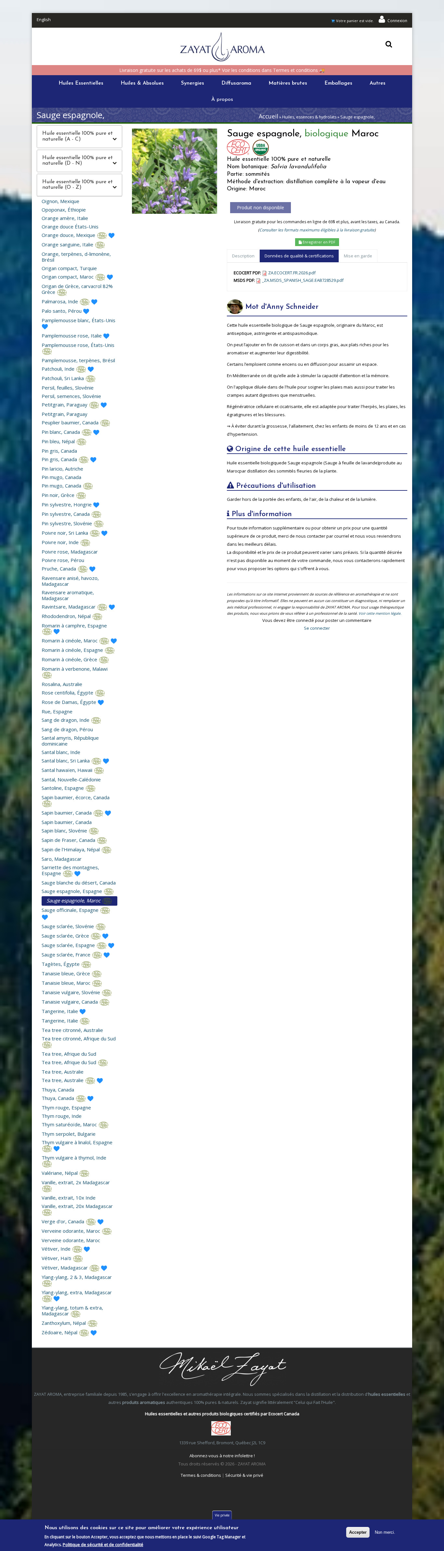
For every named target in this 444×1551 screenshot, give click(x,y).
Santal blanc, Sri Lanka (66, 760)
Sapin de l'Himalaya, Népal (71, 849)
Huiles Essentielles (81, 83)
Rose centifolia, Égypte (68, 692)
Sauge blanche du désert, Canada (79, 882)
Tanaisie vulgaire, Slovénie (71, 992)
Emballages (338, 83)
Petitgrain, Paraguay (65, 404)
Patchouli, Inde (59, 368)
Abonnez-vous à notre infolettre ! (222, 1456)
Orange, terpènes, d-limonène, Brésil (76, 257)
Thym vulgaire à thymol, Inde (74, 1157)
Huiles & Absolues (142, 83)
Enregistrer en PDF (318, 242)
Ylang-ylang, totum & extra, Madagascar (72, 1310)
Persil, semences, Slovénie (71, 396)
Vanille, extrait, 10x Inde (69, 1197)
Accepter (358, 1532)
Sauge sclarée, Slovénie (68, 926)
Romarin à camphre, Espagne (74, 625)
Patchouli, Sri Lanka (63, 378)
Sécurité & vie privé (244, 1475)
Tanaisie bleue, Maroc (67, 983)
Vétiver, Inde (57, 1248)
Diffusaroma (236, 83)
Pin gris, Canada (59, 450)
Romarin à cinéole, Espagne (73, 650)
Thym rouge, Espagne (66, 1107)
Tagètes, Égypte (61, 964)
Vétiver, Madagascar (65, 1267)
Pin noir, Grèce (59, 495)
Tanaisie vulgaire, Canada (70, 1001)
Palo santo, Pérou (62, 311)
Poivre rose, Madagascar (70, 551)
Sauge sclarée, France (67, 954)
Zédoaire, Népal (60, 1332)
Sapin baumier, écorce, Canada (76, 797)
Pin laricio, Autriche (62, 468)
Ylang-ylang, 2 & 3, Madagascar (77, 1277)
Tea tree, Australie (63, 1071)
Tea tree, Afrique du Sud (69, 1053)
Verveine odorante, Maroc (71, 1231)
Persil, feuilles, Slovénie (68, 387)
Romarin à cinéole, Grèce (70, 659)
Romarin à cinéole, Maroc (70, 640)
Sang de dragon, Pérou (67, 729)
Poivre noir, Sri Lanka (65, 532)
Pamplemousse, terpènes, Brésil (78, 360)
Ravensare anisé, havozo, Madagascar (70, 581)
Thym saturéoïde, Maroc (70, 1124)
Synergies (192, 83)
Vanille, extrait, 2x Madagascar (76, 1182)
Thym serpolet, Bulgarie (69, 1134)
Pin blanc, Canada (61, 432)
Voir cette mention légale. (380, 613)
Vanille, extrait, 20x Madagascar (77, 1206)
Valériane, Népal (60, 1173)
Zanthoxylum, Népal (64, 1323)
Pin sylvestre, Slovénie (67, 523)
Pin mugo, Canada (61, 477)
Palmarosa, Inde (60, 301)
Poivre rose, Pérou (63, 560)
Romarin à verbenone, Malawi (75, 669)
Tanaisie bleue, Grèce (66, 973)
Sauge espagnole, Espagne (72, 891)
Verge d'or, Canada (63, 1221)
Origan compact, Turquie (69, 268)
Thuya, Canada (58, 1089)
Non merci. (385, 1532)
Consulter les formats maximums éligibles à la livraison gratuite (316, 230)
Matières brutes (287, 83)
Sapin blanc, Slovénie (65, 830)
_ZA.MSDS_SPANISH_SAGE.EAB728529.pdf (303, 280)
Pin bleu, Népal (59, 441)
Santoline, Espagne (63, 788)
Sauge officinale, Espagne (71, 910)
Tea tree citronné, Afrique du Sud (79, 1038)
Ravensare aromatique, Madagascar (68, 595)
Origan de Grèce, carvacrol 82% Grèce (77, 289)
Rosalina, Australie (62, 684)
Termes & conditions (201, 1475)
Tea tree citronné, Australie (72, 1030)
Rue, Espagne (57, 711)
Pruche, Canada (59, 568)
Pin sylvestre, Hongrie (67, 504)
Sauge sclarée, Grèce (66, 935)
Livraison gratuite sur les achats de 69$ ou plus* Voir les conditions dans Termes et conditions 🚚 (222, 70)
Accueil (268, 116)
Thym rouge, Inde (62, 1116)
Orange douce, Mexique (69, 235)
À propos (222, 99)
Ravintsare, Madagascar (69, 606)
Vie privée (222, 1515)
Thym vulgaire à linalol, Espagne (77, 1142)
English (44, 19)
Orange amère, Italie (65, 218)
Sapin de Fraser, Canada (69, 840)
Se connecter (317, 628)
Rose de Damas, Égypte (70, 702)
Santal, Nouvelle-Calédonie (71, 779)
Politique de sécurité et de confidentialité (103, 1544)
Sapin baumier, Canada (67, 812)
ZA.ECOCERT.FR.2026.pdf (292, 273)
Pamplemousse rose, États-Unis (78, 345)
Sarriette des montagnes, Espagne (70, 870)
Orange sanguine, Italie (68, 244)
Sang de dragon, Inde (66, 720)
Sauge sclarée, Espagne (69, 945)
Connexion (397, 20)
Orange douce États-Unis (70, 226)
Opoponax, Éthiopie (64, 209)
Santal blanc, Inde (61, 752)
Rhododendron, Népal (67, 616)
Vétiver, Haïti (57, 1258)
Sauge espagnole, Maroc (74, 900)
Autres (377, 83)
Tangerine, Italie (60, 1011)
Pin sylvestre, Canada (66, 514)
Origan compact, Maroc (68, 276)
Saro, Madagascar (62, 859)
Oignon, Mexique (60, 201)
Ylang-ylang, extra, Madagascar (77, 1292)
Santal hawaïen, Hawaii (68, 770)
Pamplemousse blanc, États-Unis (78, 320)
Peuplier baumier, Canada (71, 422)
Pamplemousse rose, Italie (72, 335)
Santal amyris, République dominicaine (70, 740)
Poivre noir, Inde (61, 542)
